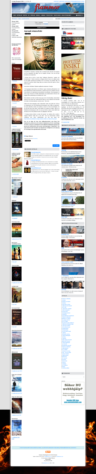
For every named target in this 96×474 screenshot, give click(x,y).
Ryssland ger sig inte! (66, 345)
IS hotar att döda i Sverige (65, 18)
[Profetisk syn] (72, 230)
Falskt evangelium (66, 310)
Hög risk (64, 362)
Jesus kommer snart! (67, 262)
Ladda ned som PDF (17, 393)
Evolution (64, 177)
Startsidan (15, 18)
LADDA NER (16, 149)
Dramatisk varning (66, 334)
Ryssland (64, 359)
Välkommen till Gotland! (68, 205)
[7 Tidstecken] (72, 271)
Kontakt (56, 1)
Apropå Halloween (35, 160)
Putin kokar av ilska (66, 191)
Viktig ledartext (65, 348)
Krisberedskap (65, 329)
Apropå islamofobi (25, 18)
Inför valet (64, 217)
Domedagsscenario (66, 312)
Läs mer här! (66, 122)
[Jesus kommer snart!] (72, 257)
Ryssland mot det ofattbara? (68, 322)
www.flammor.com (59, 456)
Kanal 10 (40, 447)
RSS (83, 1)
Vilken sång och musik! (67, 339)
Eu (28, 15)
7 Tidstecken (65, 275)
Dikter (25, 15)
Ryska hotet (64, 360)
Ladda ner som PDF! (17, 282)
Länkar (43, 15)
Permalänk (35, 138)
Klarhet (63, 366)
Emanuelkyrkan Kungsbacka (68, 315)
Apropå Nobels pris (36, 168)
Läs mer (15, 126)
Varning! (63, 150)
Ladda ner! (15, 196)
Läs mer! (15, 218)
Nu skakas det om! (66, 319)
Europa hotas (65, 311)
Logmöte (64, 332)
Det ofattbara (65, 365)
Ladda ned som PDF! (17, 239)
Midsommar (64, 356)
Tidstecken (57, 15)
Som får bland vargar (66, 331)
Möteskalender (32, 447)
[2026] (72, 243)
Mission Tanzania (65, 1)
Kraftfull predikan (65, 368)
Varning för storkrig (66, 351)
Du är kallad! (64, 349)
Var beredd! (64, 344)
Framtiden (64, 363)
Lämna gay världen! (66, 325)
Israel (38, 15)
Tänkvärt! (64, 338)
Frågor (32, 15)
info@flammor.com (48, 456)
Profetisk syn (65, 234)
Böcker (46, 447)
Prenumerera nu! (76, 1)
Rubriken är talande (66, 163)
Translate (46, 23)
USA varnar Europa (66, 327)
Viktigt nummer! (65, 355)
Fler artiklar (56, 145)
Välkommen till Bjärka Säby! (68, 324)
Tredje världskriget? (66, 335)
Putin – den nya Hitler (66, 352)
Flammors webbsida (67, 136)
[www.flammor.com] (48, 8)
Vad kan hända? (65, 353)
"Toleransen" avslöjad (66, 308)
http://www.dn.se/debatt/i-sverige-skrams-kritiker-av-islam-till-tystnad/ (40, 118)
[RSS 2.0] (48, 451)
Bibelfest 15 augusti (66, 318)
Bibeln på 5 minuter (66, 341)
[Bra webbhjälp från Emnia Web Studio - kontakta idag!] (72, 393)
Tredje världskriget (66, 342)
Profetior (49, 15)
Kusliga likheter (65, 328)
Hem (14, 15)
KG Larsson (64, 358)
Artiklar (19, 15)
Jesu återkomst (66, 15)
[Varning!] (72, 285)
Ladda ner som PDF (16, 415)
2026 (62, 248)
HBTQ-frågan (65, 321)
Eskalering (64, 314)
